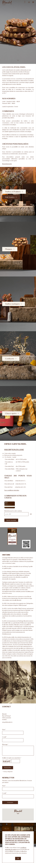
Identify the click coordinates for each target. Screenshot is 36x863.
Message (5, 744)
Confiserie (9, 358)
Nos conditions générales (11, 490)
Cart (29, 2)
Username (25, 2)
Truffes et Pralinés (13, 191)
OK (18, 858)
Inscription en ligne (14, 449)
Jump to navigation (33, 2)
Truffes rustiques (12, 303)
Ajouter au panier (11, 520)
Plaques (8, 249)
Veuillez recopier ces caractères (11, 758)
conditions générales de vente (15, 848)
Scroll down (18, 60)
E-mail (4, 737)
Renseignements (7, 164)
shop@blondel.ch (7, 722)
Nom (3, 729)
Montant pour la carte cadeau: (13, 511)
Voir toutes (10, 197)
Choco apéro (11, 413)
